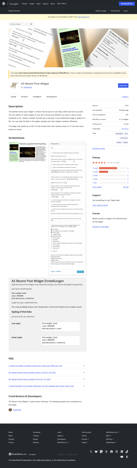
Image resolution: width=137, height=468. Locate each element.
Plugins (35, 439)
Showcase (36, 432)
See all (125, 187)
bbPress (110, 439)
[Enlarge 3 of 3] (84, 280)
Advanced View (98, 148)
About (11, 432)
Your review (97, 187)
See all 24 (125, 129)
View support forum (100, 205)
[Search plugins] (31, 24)
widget (125, 142)
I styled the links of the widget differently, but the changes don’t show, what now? (41, 386)
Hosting (11, 439)
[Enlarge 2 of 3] (84, 144)
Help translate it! (83, 17)
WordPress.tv (63, 442)
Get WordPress (127, 4)
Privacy (11, 442)
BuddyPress (111, 442)
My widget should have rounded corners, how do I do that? (32, 373)
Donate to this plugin (100, 227)
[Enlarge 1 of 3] (44, 144)
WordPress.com (112, 432)
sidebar (119, 142)
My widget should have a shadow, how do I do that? (30, 379)
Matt (108, 436)
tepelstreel (28, 87)
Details (13, 97)
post (126, 133)
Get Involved (86, 432)
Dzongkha (32, 454)
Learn (59, 432)
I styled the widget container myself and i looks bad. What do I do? (35, 366)
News (11, 436)
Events (84, 436)
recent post (124, 138)
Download (123, 85)
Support (125, 97)
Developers (61, 439)
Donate (85, 439)
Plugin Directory (14, 11)
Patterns (36, 442)
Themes (36, 436)
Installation (37, 97)
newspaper (119, 133)
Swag (85, 442)
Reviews (24, 97)
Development (51, 97)
